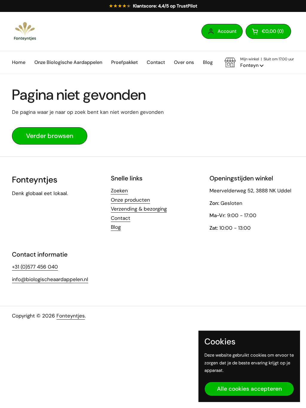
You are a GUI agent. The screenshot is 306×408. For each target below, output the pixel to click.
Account (227, 31)
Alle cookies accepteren (249, 388)
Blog (116, 227)
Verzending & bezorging (139, 208)
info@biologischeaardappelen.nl (50, 279)
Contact (120, 218)
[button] (268, 31)
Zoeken (119, 190)
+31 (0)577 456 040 (35, 266)
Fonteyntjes (70, 315)
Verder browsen (49, 136)
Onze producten (130, 200)
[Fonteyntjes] (25, 31)
